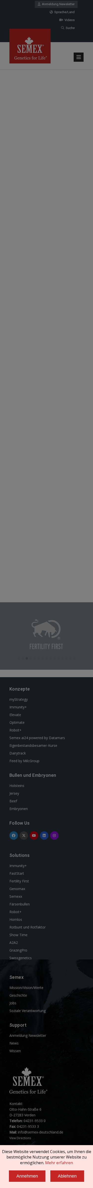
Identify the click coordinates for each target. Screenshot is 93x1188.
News (14, 1043)
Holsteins (16, 785)
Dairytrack (17, 753)
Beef (13, 801)
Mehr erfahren (59, 1162)
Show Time (18, 934)
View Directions (20, 1138)
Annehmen (27, 1176)
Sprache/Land (64, 12)
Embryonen (18, 808)
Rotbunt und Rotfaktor (27, 927)
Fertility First (19, 881)
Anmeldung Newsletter (57, 4)
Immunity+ (18, 707)
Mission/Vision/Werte (26, 987)
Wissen (15, 1050)
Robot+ (15, 730)
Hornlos (15, 919)
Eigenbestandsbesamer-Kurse (33, 745)
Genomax (17, 888)
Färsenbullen (19, 904)
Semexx (15, 896)
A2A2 (13, 942)
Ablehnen (67, 1176)
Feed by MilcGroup (24, 760)
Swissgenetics (20, 958)
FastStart (16, 873)
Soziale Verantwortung (27, 1010)
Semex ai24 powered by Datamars (37, 737)
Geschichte (18, 995)
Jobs (12, 1003)
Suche (69, 28)
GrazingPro (18, 950)
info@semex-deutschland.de (40, 1132)
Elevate (15, 714)
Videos (69, 20)
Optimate (17, 722)
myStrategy (18, 699)
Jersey (14, 793)
